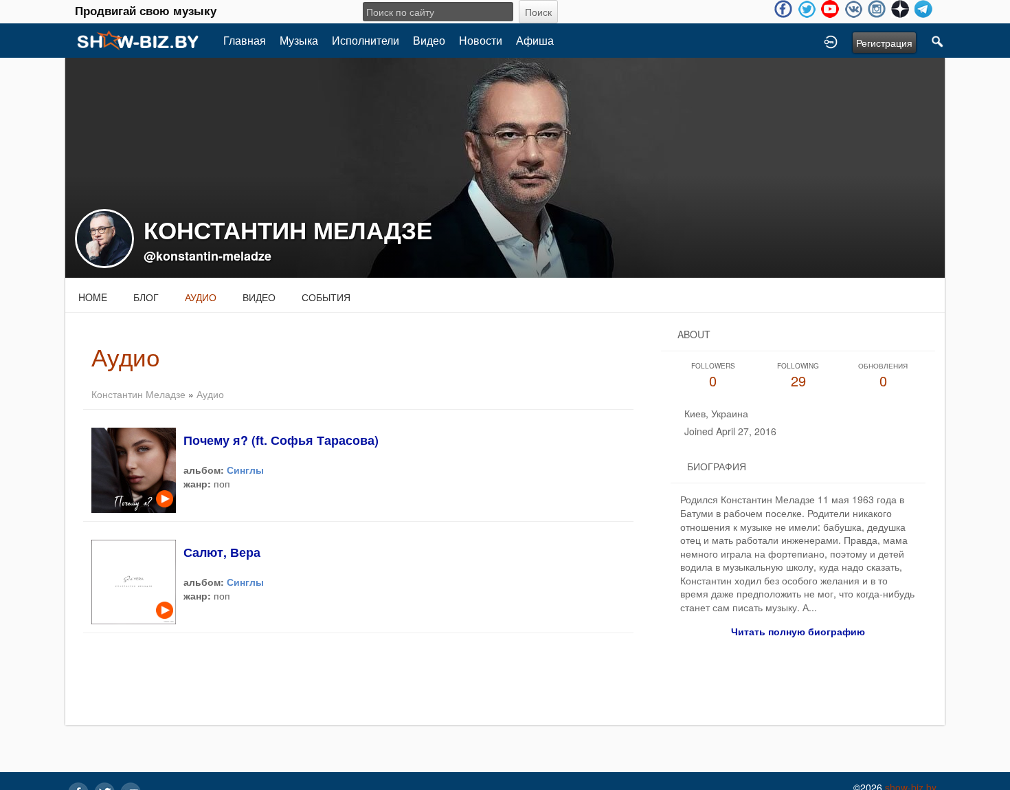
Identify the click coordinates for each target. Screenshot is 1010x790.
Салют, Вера (221, 552)
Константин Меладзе (138, 394)
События (326, 297)
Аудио (200, 297)
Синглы (245, 469)
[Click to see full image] (505, 166)
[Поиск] (938, 40)
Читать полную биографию (798, 631)
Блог (146, 297)
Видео (429, 40)
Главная (244, 40)
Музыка (299, 40)
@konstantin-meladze (207, 256)
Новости (480, 40)
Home (92, 297)
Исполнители (365, 40)
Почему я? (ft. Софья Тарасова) (281, 440)
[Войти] (831, 40)
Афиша (535, 40)
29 (798, 376)
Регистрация (884, 43)
